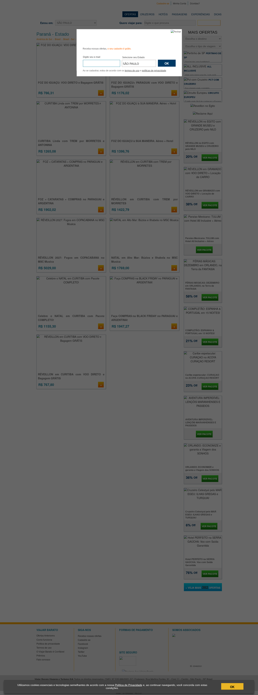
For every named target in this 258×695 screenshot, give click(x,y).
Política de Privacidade (128, 685)
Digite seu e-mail (91, 57)
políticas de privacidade (154, 70)
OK (232, 687)
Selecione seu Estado (133, 57)
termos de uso (132, 70)
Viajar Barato (104, 37)
